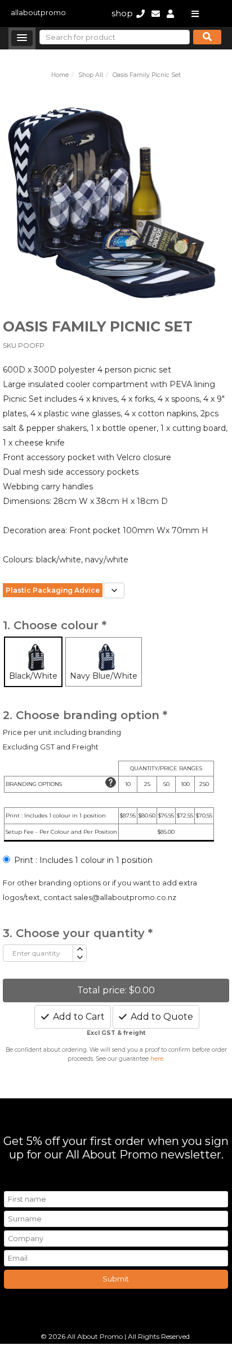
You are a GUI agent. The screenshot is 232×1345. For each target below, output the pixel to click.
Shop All (90, 75)
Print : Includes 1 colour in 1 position (83, 860)
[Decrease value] (79, 957)
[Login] (170, 13)
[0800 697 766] (140, 13)
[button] (22, 38)
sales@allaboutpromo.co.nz (125, 897)
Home (60, 75)
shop (122, 13)
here (156, 1058)
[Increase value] (79, 949)
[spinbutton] (38, 953)
